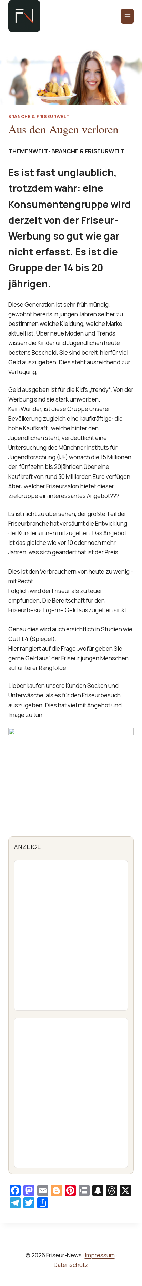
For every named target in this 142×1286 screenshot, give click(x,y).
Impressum (100, 1255)
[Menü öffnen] (127, 16)
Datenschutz (71, 1265)
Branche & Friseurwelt (38, 116)
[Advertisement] (71, 935)
